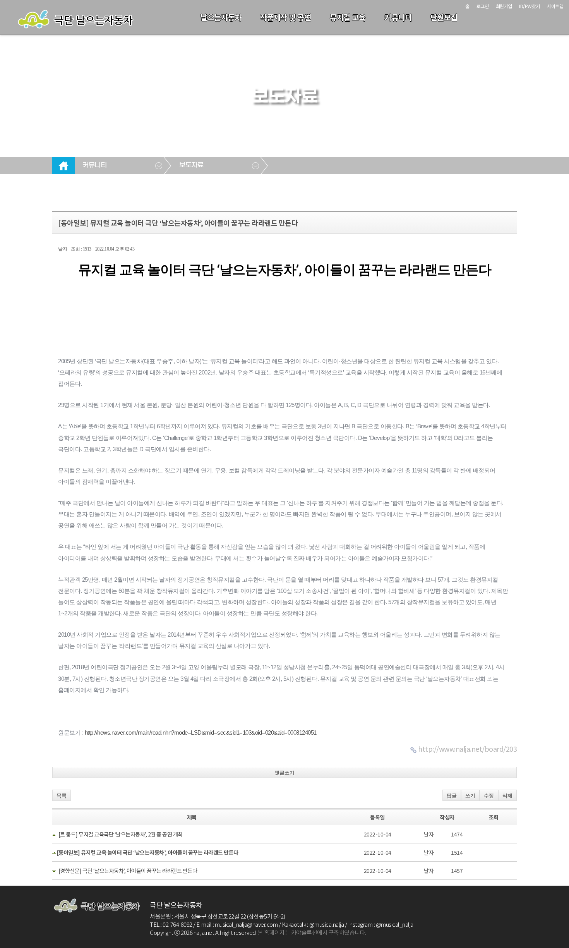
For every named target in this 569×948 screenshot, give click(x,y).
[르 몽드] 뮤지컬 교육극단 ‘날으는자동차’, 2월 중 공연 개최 (120, 834)
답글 (452, 796)
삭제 (507, 796)
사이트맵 (555, 6)
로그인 (482, 6)
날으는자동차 (221, 17)
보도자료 (191, 165)
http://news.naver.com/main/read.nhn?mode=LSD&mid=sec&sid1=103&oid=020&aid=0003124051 (201, 732)
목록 (62, 796)
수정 (489, 796)
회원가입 (504, 6)
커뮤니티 (397, 17)
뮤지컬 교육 (347, 17)
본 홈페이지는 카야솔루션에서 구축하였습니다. (312, 932)
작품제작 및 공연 (285, 17)
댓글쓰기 (284, 773)
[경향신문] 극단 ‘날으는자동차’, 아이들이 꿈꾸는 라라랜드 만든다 (127, 870)
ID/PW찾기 (529, 6)
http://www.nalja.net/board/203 (467, 749)
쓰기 (470, 796)
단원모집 (444, 17)
